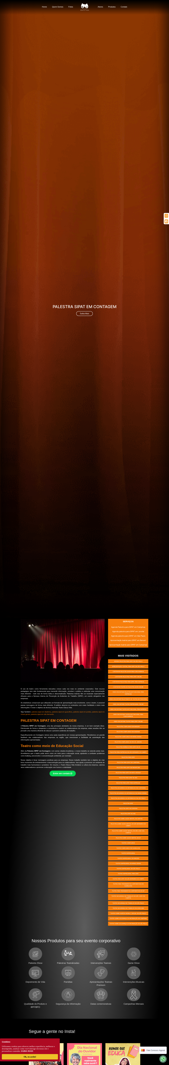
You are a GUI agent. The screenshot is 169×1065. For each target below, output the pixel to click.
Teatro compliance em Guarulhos (128, 848)
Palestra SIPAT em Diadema (128, 808)
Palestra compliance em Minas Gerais (128, 737)
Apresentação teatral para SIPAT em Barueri (128, 640)
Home (44, 7)
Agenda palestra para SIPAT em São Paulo (128, 636)
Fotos (70, 7)
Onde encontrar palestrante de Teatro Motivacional (128, 699)
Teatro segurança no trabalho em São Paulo (128, 903)
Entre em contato (61, 773)
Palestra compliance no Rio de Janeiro (128, 742)
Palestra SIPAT (128, 803)
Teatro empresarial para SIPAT (128, 873)
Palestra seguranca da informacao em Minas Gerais (128, 793)
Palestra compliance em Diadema (128, 732)
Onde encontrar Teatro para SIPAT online (128, 721)
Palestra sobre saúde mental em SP (128, 838)
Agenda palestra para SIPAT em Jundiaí (128, 631)
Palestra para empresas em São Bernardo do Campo (128, 752)
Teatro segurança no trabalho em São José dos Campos (128, 897)
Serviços (128, 621)
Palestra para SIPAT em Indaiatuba (128, 767)
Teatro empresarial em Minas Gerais (128, 863)
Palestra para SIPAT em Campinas (128, 762)
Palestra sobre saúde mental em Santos (128, 818)
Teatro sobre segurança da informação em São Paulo (128, 923)
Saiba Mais (84, 314)
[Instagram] (166, 216)
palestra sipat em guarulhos (62, 712)
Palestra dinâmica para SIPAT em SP (128, 747)
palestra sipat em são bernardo (42, 714)
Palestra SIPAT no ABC (128, 813)
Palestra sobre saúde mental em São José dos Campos (128, 832)
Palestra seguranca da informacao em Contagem (128, 788)
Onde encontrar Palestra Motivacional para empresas (128, 693)
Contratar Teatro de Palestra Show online (128, 687)
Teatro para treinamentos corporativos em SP (128, 891)
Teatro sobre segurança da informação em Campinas (128, 918)
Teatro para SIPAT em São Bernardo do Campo (128, 879)
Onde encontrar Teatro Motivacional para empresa (128, 709)
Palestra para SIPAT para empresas (128, 783)
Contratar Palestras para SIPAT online (128, 677)
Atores (100, 7)
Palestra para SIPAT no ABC (128, 778)
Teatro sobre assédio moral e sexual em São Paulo (128, 913)
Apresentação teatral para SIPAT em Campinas (128, 645)
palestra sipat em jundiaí (82, 712)
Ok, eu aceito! (30, 1057)
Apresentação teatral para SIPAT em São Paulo (128, 666)
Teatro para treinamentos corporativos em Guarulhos (128, 885)
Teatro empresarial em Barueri (128, 858)
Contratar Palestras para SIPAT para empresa (128, 682)
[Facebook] (166, 221)
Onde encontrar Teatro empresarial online (128, 704)
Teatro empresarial (128, 853)
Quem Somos (57, 7)
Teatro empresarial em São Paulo (128, 868)
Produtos (112, 7)
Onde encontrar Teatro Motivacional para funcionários (128, 715)
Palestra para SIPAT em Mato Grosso (128, 772)
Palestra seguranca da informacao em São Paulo (128, 798)
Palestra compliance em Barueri (128, 726)
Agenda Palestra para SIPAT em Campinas (128, 627)
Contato (124, 7)
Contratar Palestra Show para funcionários (128, 671)
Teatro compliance (128, 843)
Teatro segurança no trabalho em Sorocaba (128, 908)
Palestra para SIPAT (128, 757)
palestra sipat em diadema (41, 712)
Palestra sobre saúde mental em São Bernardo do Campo (128, 825)
